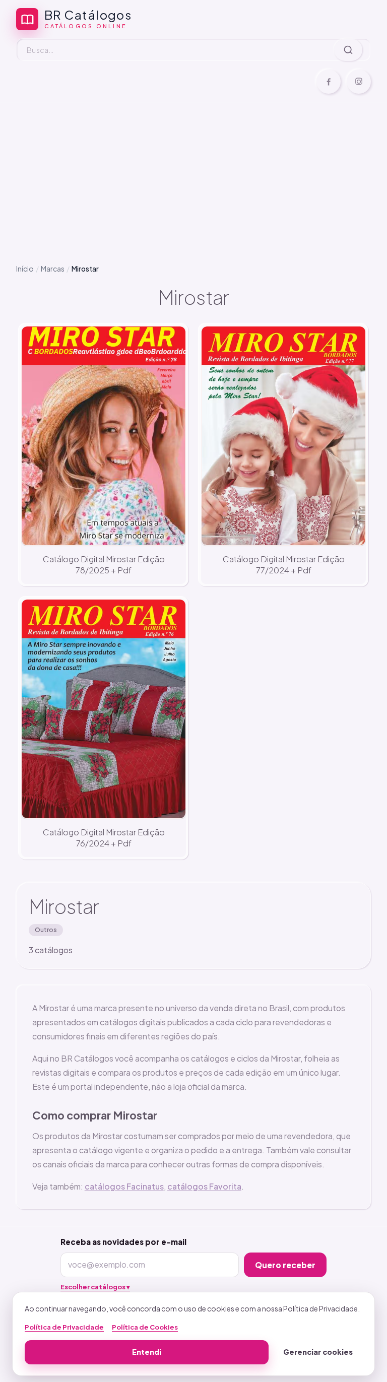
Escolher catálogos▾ (95, 1287)
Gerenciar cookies (318, 1351)
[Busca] (348, 50)
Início (25, 268)
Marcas (52, 268)
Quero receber (285, 1265)
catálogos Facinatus (124, 1186)
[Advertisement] (193, 174)
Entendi (146, 1351)
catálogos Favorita (204, 1186)
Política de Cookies (145, 1327)
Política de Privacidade (64, 1327)
